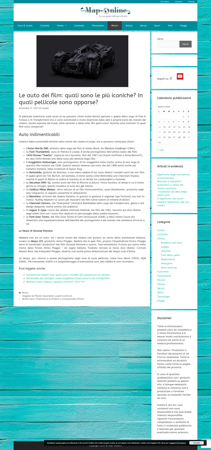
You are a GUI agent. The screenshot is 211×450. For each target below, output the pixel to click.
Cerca (160, 38)
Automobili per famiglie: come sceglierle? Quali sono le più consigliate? (68, 278)
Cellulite (166, 250)
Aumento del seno (171, 242)
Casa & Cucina (25, 25)
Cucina (161, 230)
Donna (60, 25)
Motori (114, 25)
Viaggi (183, 25)
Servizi (143, 25)
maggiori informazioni (177, 443)
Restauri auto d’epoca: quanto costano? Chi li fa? (55, 281)
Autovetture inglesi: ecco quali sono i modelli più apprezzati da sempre (68, 274)
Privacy (191, 2)
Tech (170, 25)
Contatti (178, 2)
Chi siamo (164, 2)
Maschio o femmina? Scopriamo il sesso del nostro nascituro (170, 185)
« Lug (160, 149)
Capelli (165, 246)
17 (159, 132)
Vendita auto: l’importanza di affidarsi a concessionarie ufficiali (53, 299)
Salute (129, 25)
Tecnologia (163, 296)
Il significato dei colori (170, 198)
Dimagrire (166, 263)
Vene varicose (169, 267)
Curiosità (44, 25)
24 (159, 137)
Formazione (98, 25)
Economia (79, 25)
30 (189, 137)
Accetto (196, 443)
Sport (157, 25)
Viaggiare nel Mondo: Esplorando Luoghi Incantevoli (47, 296)
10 (159, 127)
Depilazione (168, 259)
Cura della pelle (170, 255)
